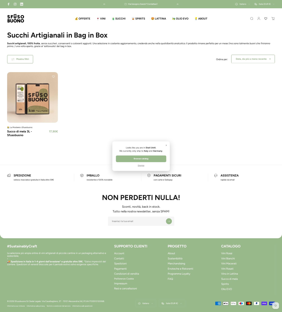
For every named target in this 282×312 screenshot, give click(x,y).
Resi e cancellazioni (125, 288)
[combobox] (242, 4)
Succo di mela (229, 279)
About (171, 253)
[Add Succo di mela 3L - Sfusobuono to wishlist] (53, 77)
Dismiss (141, 165)
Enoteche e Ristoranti (180, 268)
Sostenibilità (175, 258)
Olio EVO (226, 289)
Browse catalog (141, 158)
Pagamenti (120, 268)
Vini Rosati (227, 268)
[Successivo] (177, 4)
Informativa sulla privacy (36, 306)
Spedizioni (120, 263)
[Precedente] (104, 4)
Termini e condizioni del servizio (58, 306)
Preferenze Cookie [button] (124, 278)
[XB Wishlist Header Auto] (265, 18)
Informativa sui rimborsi (16, 306)
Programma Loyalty (179, 273)
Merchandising (176, 263)
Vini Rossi (226, 253)
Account (119, 253)
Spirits (225, 284)
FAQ (170, 279)
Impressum (120, 283)
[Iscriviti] (169, 221)
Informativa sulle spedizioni (82, 306)
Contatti (119, 258)
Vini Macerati (229, 263)
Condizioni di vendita (126, 273)
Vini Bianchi (228, 258)
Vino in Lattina (229, 273)
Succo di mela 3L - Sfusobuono (19, 133)
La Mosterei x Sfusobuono (21, 127)
